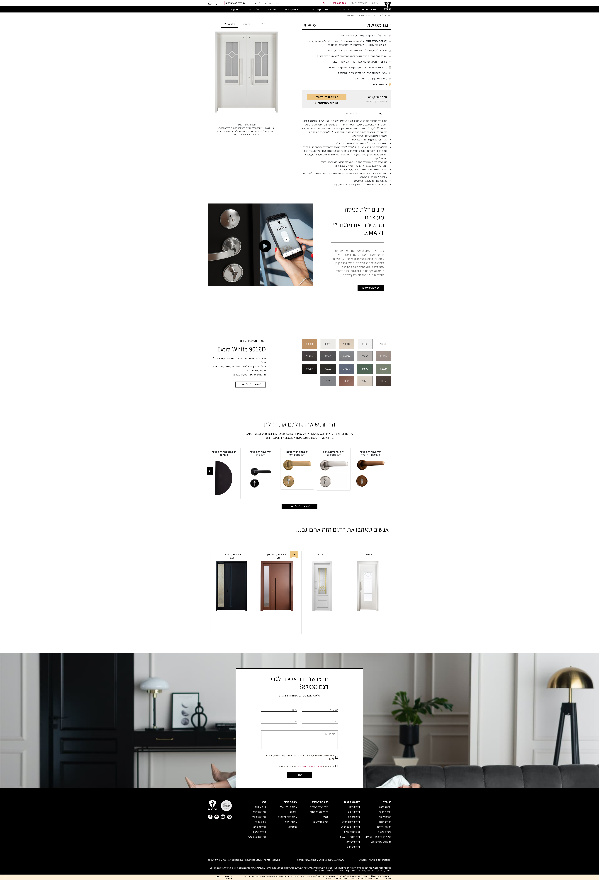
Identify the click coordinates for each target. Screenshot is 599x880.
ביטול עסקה (260, 822)
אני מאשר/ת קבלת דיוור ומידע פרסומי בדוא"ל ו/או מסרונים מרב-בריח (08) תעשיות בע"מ (300, 757)
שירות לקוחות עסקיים (287, 817)
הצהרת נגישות (259, 831)
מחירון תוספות (259, 827)
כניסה (375, 3)
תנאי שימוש (317, 766)
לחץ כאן (300, 859)
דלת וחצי (246, 24)
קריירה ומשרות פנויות (319, 812)
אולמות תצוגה (385, 812)
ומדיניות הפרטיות (304, 766)
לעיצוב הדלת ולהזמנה (327, 97)
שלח (299, 775)
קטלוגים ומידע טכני (320, 822)
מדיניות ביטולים (259, 817)
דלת (263, 24)
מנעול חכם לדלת (352, 831)
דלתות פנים (354, 807)
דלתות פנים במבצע (351, 822)
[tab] (377, 113)
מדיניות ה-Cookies (257, 836)
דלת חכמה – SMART (350, 836)
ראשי (389, 15)
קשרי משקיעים (384, 831)
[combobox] (279, 721)
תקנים (326, 817)
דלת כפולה (229, 24)
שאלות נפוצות (291, 822)
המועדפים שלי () (359, 3)
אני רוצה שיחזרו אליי (328, 103)
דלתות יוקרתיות (353, 841)
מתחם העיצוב (385, 817)
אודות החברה (385, 807)
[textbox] (279, 721)
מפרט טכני (377, 113)
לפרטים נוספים (276, 617)
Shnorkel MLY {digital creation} (375, 859)
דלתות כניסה (379, 15)
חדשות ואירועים (384, 827)
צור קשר (293, 812)
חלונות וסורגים (365, 15)
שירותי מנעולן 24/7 (288, 807)
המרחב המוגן (385, 822)
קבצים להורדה (352, 113)
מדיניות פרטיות (259, 812)
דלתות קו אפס (353, 846)
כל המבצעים (354, 817)
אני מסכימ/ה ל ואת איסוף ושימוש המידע (305, 766)
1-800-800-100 (338, 3)
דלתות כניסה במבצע (350, 827)
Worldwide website (381, 841)
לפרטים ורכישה (367, 617)
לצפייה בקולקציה (370, 288)
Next (210, 471)
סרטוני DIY (292, 827)
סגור (218, 876)
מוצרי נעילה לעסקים (319, 807)
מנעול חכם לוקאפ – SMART (378, 836)
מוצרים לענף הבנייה (235, 3)
